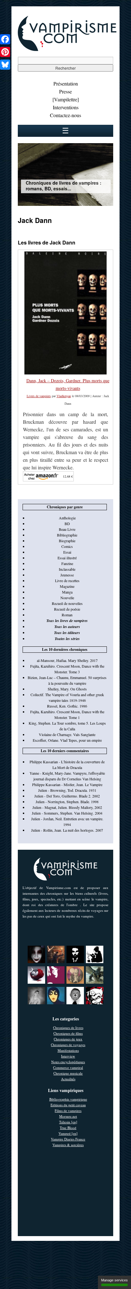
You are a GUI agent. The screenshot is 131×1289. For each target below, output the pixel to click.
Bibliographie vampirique (68, 1099)
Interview (68, 1056)
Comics (67, 546)
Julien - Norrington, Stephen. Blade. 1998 (67, 801)
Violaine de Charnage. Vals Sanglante (67, 734)
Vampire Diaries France (68, 1139)
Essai (67, 552)
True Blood (68, 1127)
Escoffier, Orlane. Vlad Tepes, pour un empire (67, 740)
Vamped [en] (68, 1133)
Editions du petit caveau (68, 1104)
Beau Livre (67, 529)
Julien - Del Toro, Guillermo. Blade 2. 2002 (67, 795)
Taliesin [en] (68, 1122)
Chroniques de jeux (68, 1039)
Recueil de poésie (67, 609)
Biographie (67, 540)
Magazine (67, 586)
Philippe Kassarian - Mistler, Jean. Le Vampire (67, 784)
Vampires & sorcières (68, 1144)
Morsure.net (68, 1116)
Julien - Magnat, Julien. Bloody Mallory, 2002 (67, 807)
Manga (67, 591)
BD (67, 523)
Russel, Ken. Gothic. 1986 (67, 705)
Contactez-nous (65, 115)
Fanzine (67, 563)
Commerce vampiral (68, 1067)
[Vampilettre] (65, 99)
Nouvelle (67, 597)
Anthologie (67, 517)
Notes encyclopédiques (68, 1061)
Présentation (65, 83)
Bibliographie (67, 534)
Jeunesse (67, 574)
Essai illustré (67, 557)
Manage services (114, 1280)
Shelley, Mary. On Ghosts (67, 688)
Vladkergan (64, 396)
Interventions (66, 107)
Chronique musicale (68, 1073)
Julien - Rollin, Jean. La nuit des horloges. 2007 (67, 830)
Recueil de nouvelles (67, 603)
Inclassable (67, 569)
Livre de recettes (67, 580)
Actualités (68, 1078)
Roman (67, 614)
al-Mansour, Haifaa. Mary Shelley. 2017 (67, 660)
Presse (65, 91)
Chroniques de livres (68, 1027)
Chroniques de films (68, 1033)
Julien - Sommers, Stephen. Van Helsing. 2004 (67, 813)
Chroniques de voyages (68, 1044)
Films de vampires (68, 1110)
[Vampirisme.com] (67, 49)
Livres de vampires (39, 396)
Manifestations (68, 1050)
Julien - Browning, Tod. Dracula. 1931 (67, 790)
